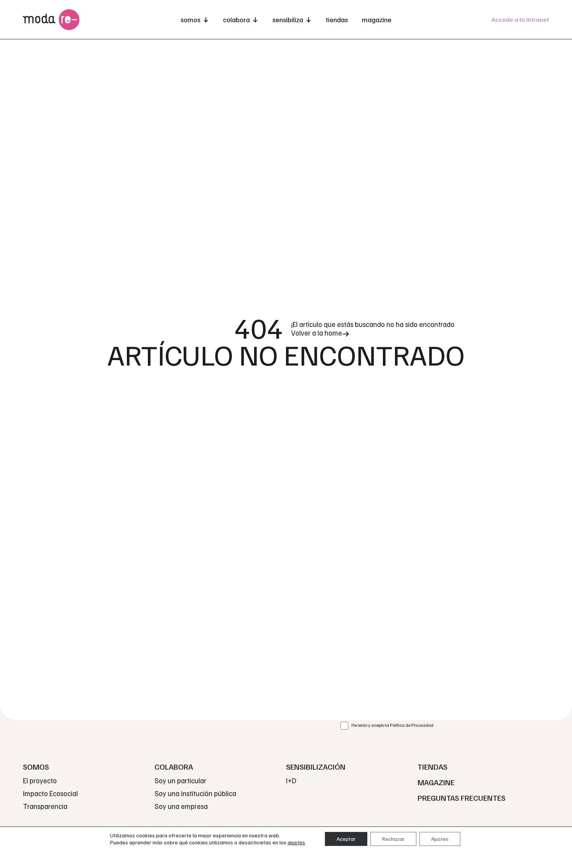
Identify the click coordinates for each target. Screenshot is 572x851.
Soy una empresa (181, 806)
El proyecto (40, 780)
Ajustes (440, 838)
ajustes (296, 842)
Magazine (376, 19)
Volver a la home (316, 333)
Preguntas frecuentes (461, 797)
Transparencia (45, 806)
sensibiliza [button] (287, 19)
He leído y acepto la (392, 725)
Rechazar (393, 838)
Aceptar (346, 838)
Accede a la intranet (520, 19)
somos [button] (190, 19)
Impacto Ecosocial (50, 793)
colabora (236, 19)
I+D (291, 780)
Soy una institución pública (195, 793)
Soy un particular (180, 780)
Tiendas (337, 19)
